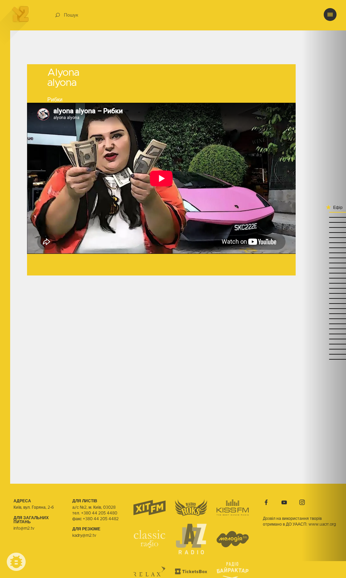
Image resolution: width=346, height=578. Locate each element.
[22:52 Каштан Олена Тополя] (324, 313)
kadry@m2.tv (84, 535)
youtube (284, 502)
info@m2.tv (24, 528)
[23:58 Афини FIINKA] (324, 222)
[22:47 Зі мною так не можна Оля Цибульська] (324, 323)
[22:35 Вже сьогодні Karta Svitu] (324, 338)
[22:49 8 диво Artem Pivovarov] (324, 318)
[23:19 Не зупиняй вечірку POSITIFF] (324, 278)
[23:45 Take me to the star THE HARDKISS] (324, 242)
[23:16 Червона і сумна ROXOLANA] (324, 283)
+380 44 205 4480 (99, 513)
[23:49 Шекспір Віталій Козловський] (324, 237)
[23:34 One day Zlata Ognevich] (324, 252)
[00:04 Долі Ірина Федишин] (324, 217)
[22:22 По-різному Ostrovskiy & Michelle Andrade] (324, 359)
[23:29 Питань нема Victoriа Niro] (324, 262)
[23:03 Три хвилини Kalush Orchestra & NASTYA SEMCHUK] (324, 298)
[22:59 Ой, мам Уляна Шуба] (324, 303)
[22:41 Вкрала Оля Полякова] (324, 333)
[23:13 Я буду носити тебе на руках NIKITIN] (324, 288)
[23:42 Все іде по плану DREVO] (324, 247)
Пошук (71, 15)
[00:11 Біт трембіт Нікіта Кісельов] (324, 212)
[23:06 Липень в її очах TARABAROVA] (324, 293)
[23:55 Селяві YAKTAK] (324, 227)
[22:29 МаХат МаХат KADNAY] (324, 349)
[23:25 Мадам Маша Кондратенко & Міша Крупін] (324, 267)
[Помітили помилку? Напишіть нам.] (16, 561)
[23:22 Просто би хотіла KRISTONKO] (324, 272)
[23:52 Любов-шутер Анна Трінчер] (324, 232)
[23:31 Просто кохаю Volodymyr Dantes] (324, 257)
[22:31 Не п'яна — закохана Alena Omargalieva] (324, 343)
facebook (266, 502)
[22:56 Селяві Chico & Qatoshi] (324, 308)
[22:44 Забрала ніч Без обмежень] (324, 328)
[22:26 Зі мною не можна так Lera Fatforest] (324, 354)
